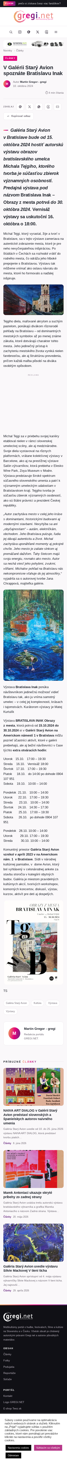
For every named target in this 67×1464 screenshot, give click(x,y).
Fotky (6, 1360)
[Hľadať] (10, 31)
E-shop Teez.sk (12, 1408)
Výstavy (10, 1011)
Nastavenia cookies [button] (18, 1447)
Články (20, 50)
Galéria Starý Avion (16, 1003)
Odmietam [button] (13, 1455)
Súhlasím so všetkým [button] (48, 1447)
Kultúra (37, 1003)
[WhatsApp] (39, 107)
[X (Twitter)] (37, 31)
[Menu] (56, 32)
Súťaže (7, 1379)
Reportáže (9, 1372)
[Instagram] (19, 31)
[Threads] (46, 31)
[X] (29, 107)
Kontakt (7, 1395)
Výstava (52, 1003)
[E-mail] (57, 107)
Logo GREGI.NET (13, 1402)
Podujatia (8, 1366)
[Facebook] (28, 31)
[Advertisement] (33, 403)
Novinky (7, 50)
